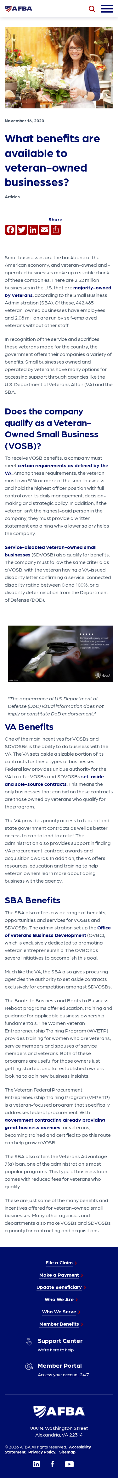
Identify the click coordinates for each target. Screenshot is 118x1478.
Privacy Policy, (42, 1451)
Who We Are (59, 1299)
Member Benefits (59, 1324)
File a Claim (59, 1262)
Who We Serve (59, 1311)
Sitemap (67, 1451)
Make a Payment (59, 1275)
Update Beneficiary (59, 1287)
